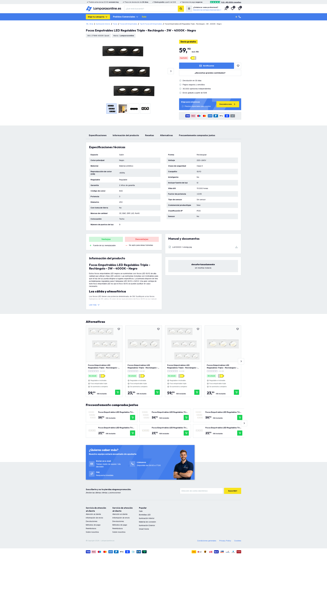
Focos (115, 24)
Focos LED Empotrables (128, 24)
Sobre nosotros (92, 532)
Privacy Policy (225, 541)
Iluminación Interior (103, 24)
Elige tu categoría (96, 17)
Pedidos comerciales (124, 16)
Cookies (237, 541)
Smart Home (144, 529)
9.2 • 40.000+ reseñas (231, 2)
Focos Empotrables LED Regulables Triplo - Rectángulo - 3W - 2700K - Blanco (222, 366)
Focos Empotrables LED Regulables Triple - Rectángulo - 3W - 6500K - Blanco (182, 366)
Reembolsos (91, 528)
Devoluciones (91, 521)
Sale (144, 16)
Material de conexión (147, 522)
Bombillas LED (145, 515)
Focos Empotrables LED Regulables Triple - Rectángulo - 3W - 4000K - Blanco (103, 366)
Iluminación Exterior (147, 525)
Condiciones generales (206, 541)
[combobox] (151, 9)
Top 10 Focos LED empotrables (151, 24)
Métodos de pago (93, 525)
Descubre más (225, 104)
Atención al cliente (93, 514)
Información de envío (94, 518)
